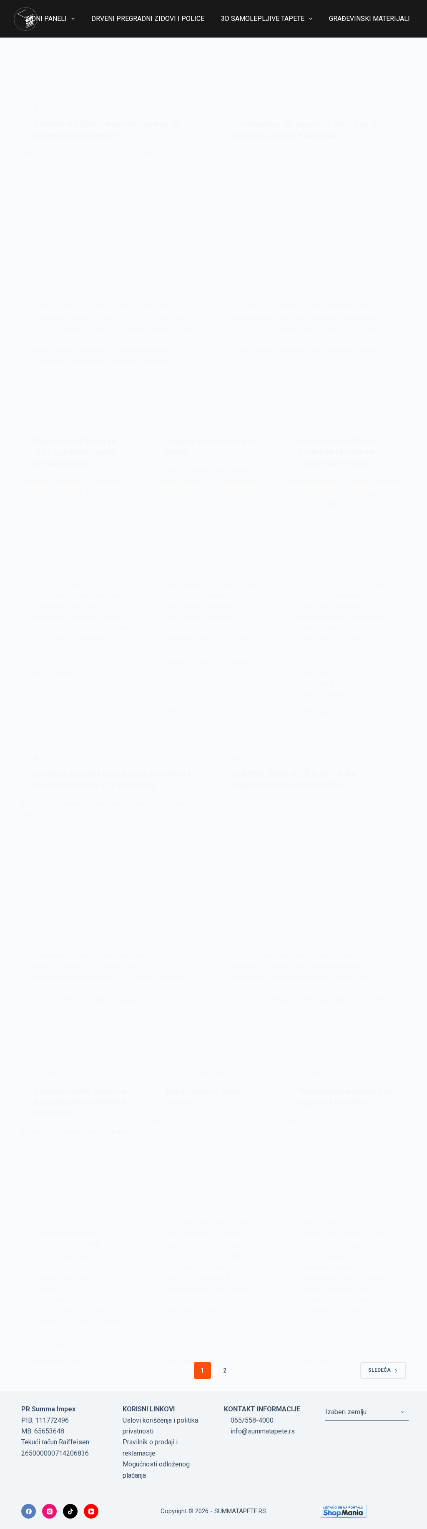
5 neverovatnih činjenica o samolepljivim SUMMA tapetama (80, 1102)
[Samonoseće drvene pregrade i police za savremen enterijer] (346, 521)
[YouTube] (91, 1511)
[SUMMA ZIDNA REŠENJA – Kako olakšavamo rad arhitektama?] (313, 868)
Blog (41, 108)
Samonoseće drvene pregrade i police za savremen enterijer (338, 452)
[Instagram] (49, 1511)
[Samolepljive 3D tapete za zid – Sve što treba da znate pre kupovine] (313, 218)
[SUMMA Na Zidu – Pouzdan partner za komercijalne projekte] (114, 218)
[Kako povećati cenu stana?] (213, 1160)
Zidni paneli (46, 19)
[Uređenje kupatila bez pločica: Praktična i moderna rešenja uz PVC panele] (114, 868)
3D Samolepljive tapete (262, 19)
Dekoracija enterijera (197, 1075)
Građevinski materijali (369, 19)
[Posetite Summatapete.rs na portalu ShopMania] (362, 1511)
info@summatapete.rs (262, 1431)
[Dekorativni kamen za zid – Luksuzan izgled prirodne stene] (81, 521)
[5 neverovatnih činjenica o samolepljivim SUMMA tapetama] (81, 1171)
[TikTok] (70, 1511)
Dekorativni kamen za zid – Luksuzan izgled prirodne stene (75, 452)
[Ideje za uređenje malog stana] (213, 510)
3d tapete (47, 1075)
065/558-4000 (251, 1420)
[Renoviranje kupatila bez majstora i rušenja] (346, 1160)
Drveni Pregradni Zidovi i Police (147, 19)
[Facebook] (28, 1511)
